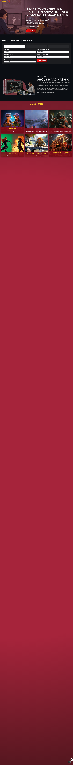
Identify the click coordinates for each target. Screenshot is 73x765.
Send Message (42, 60)
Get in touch (31, 30)
